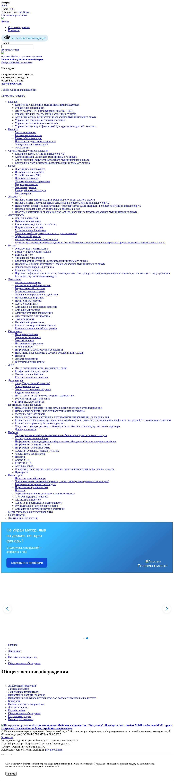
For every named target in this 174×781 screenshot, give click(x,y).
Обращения (15, 331)
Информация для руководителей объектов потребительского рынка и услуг (52, 697)
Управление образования (29, 107)
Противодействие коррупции (25, 404)
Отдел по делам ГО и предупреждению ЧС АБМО (44, 110)
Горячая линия (16, 710)
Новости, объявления (20, 719)
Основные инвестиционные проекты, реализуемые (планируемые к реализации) (62, 481)
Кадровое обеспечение (28, 270)
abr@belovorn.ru (11, 83)
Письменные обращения (29, 343)
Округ (11, 165)
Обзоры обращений (26, 358)
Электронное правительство (31, 248)
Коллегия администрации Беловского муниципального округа (51, 260)
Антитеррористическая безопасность (36, 239)
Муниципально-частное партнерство (36, 505)
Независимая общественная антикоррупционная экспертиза (50, 410)
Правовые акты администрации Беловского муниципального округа (55, 199)
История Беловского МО (29, 172)
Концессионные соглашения (31, 377)
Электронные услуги (27, 386)
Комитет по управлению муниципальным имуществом (47, 104)
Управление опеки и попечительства (36, 123)
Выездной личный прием (30, 361)
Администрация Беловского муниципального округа (46, 156)
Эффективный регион (28, 236)
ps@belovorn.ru (54, 749)
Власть (12, 245)
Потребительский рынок (29, 297)
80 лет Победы (16, 514)
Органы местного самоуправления (28, 150)
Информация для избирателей (32, 444)
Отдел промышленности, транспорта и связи (41, 368)
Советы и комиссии (26, 218)
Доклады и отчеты (25, 429)
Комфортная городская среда (31, 371)
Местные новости (25, 132)
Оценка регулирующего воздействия (36, 294)
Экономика (14, 279)
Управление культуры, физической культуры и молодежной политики (55, 126)
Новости (13, 129)
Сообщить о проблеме (27, 562)
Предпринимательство (28, 300)
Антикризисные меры (28, 282)
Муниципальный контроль (30, 230)
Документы (15, 196)
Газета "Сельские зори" (28, 138)
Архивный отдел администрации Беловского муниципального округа (56, 116)
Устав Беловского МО (27, 175)
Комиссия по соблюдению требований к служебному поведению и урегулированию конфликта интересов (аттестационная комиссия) (93, 420)
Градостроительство (26, 184)
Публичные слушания (28, 221)
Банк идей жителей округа (30, 190)
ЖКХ (11, 364)
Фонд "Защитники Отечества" (32, 383)
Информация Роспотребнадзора (26, 694)
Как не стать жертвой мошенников (35, 325)
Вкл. (20, 12)
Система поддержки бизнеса (31, 496)
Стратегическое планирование (32, 315)
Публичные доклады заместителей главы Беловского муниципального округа (60, 263)
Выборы (13, 432)
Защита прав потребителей (23, 691)
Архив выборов (24, 465)
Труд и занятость (24, 319)
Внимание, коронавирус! (29, 401)
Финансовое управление (29, 257)
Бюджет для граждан (27, 392)
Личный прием (24, 346)
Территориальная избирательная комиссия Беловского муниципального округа (61, 435)
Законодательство (18, 688)
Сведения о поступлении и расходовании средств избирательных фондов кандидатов (65, 469)
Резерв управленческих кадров (33, 251)
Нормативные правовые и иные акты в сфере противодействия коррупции (58, 407)
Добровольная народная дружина (34, 266)
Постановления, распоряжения (26, 704)
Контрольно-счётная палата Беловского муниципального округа (52, 162)
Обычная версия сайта (14, 15)
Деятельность (16, 214)
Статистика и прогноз (28, 499)
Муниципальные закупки (30, 291)
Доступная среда (18, 707)
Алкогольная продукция (22, 685)
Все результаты (10, 49)
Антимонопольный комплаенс (32, 285)
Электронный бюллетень (22, 518)
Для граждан (15, 380)
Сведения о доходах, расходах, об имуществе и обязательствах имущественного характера (67, 426)
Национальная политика (29, 227)
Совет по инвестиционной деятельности (38, 502)
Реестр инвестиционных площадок (35, 484)
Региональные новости (28, 135)
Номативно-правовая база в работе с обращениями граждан (49, 352)
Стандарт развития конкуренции (34, 312)
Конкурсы (14, 701)
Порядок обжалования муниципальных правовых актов (47, 208)
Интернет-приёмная (26, 334)
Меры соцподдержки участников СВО (30, 511)
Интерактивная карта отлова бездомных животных (44, 395)
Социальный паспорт (27, 309)
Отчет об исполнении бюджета (33, 389)
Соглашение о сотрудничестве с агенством (40, 508)
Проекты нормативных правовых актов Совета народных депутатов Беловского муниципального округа (76, 211)
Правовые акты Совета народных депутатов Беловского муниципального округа (62, 202)
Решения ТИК (23, 462)
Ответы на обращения (28, 337)
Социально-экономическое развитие (36, 306)
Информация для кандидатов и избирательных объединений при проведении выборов (65, 441)
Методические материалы (30, 413)
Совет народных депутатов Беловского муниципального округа (52, 159)
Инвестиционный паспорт (30, 478)
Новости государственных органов (35, 141)
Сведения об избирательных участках (37, 450)
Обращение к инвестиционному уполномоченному (45, 493)
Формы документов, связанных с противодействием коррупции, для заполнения (62, 417)
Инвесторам (15, 475)
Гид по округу (23, 193)
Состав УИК (22, 459)
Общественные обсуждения (24, 663)
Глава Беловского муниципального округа (39, 153)
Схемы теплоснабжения (29, 374)
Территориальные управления (32, 181)
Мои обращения (24, 340)
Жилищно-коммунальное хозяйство (35, 224)
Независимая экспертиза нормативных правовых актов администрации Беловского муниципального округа (78, 205)
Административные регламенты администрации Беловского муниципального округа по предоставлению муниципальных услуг (90, 242)
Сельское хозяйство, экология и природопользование (46, 233)
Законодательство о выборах (31, 438)
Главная (12, 101)
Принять (11, 773)
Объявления (22, 147)
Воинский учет (24, 254)
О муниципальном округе (30, 169)
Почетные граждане (26, 178)
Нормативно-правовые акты (31, 487)
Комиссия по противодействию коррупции (40, 423)
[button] (83, 638)
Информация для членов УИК (32, 447)
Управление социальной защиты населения (40, 120)
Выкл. (26, 12)
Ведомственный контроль (30, 288)
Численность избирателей (30, 453)
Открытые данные (19, 27)
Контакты (14, 30)
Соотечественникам (26, 303)
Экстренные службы (13, 95)
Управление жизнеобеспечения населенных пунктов (45, 113)
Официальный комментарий (31, 144)
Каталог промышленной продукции (36, 328)
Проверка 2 (21, 472)
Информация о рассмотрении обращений (39, 349)
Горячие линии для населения (18, 89)
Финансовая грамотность (29, 322)
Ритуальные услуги (19, 716)
